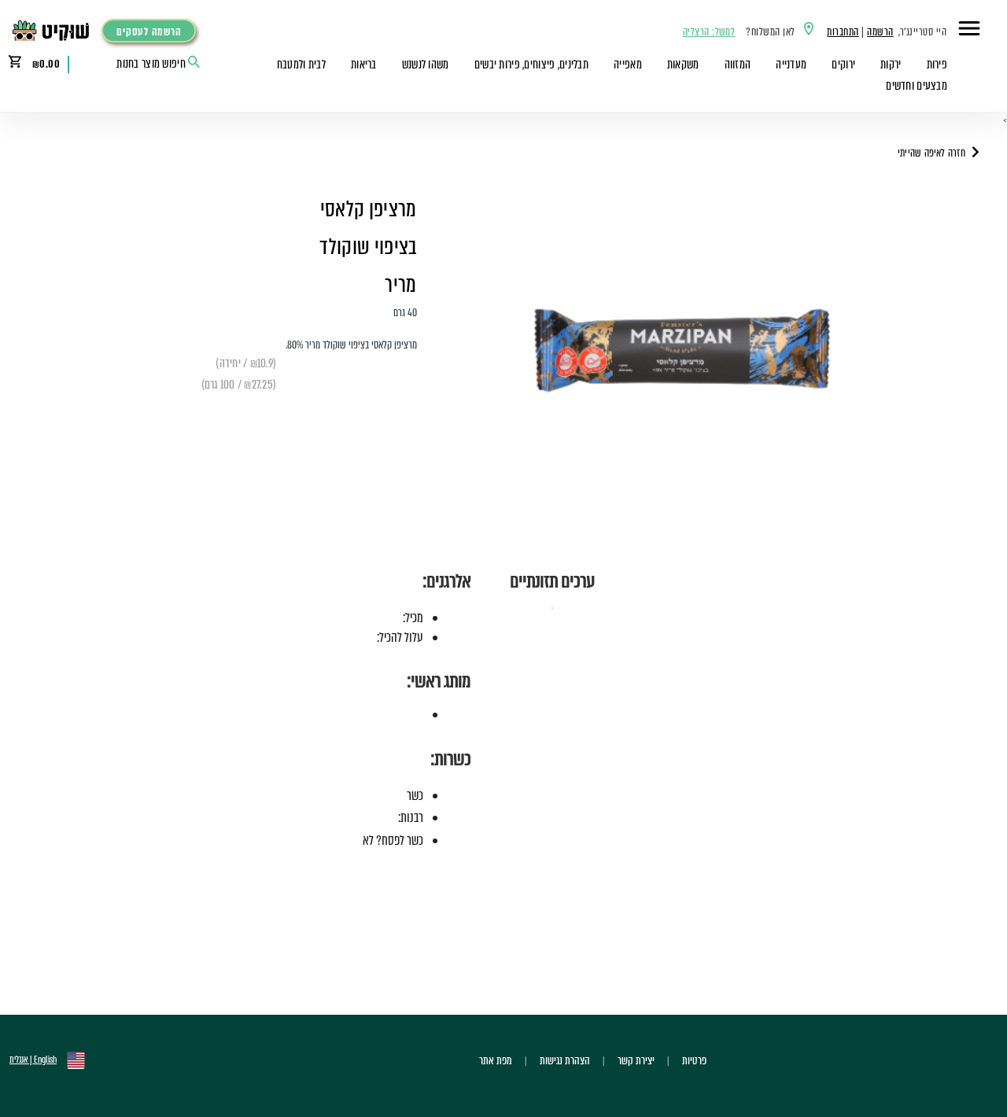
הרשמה (880, 31)
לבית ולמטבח (301, 64)
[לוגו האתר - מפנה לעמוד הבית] (54, 30)
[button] (969, 30)
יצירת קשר (636, 1060)
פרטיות (694, 1060)
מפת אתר (495, 1060)
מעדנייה (791, 64)
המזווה (738, 64)
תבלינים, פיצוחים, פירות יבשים (531, 64)
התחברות (842, 31)
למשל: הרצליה (709, 31)
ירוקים (843, 64)
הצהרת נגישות (565, 1060)
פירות (937, 64)
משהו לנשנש (425, 64)
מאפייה (628, 64)
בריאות (364, 64)
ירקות (890, 64)
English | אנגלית (33, 1059)
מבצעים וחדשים (916, 85)
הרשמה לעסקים (148, 31)
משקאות (683, 64)
